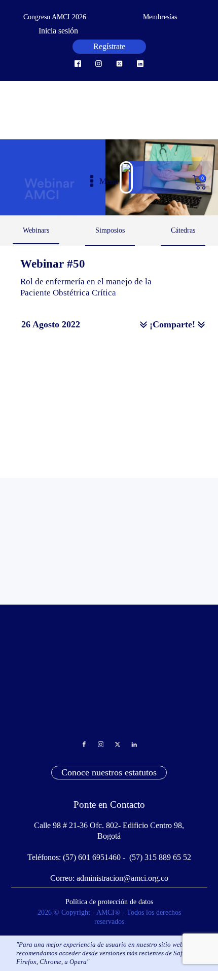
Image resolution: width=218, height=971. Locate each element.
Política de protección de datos (109, 902)
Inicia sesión (58, 30)
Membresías (160, 17)
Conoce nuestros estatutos (109, 772)
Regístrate (109, 46)
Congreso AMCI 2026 (54, 17)
